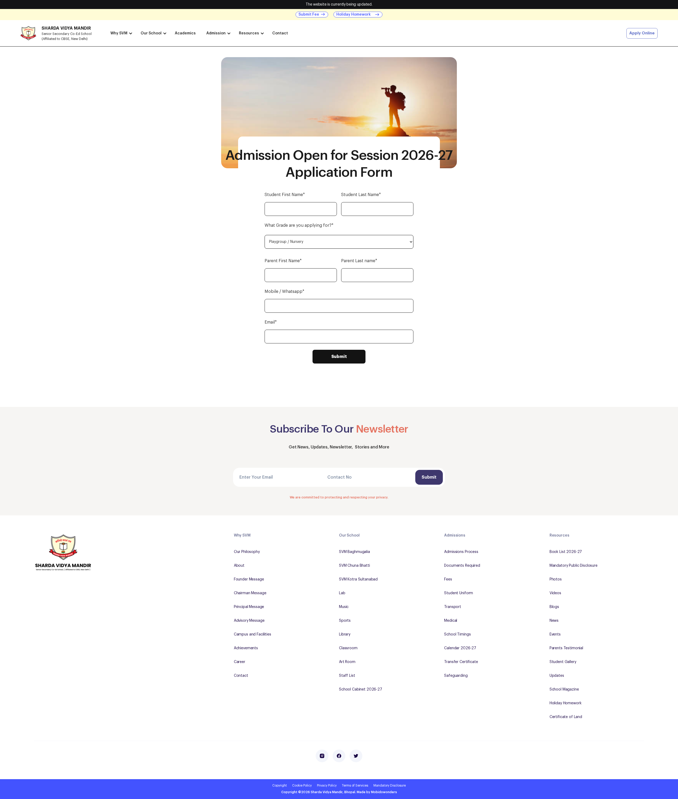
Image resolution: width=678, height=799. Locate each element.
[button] (120, 33)
